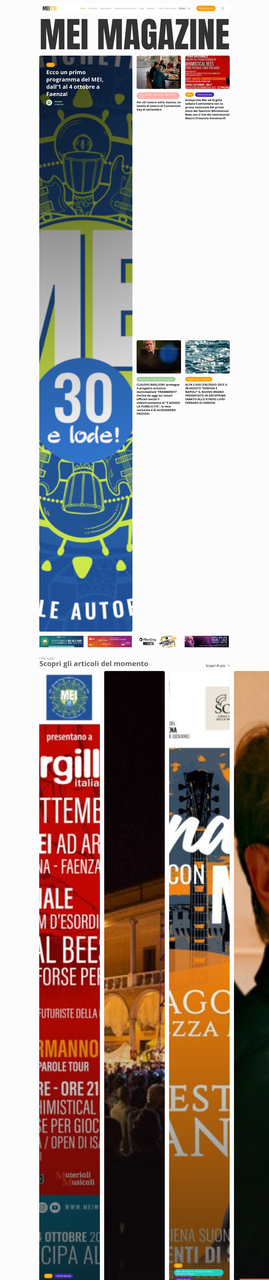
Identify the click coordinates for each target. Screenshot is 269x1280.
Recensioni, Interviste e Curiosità (156, 379)
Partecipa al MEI (206, 8)
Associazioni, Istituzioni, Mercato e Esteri (157, 95)
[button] (218, 665)
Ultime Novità (204, 94)
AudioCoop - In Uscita (198, 379)
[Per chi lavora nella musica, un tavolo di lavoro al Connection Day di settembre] (159, 70)
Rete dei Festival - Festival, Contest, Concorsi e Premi (194, 1272)
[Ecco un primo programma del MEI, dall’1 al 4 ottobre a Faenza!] (76, 344)
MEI (50, 64)
